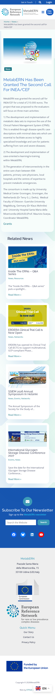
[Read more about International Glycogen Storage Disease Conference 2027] (27, 433)
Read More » (14, 294)
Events (17, 398)
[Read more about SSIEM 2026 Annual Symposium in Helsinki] (27, 374)
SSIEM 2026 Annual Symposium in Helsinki (23, 393)
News (8, 69)
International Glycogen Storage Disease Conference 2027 (26, 452)
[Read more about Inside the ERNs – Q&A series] (27, 254)
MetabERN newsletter (35, 514)
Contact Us (28, 637)
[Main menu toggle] (43, 12)
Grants (7, 223)
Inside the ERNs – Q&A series (23, 273)
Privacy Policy (28, 642)
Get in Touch (27, 2)
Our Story (28, 632)
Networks (18, 337)
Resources (19, 278)
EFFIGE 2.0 (30, 690)
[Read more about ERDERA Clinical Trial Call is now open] (27, 313)
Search (43, 522)
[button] (40, 2)
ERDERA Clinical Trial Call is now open (25, 331)
